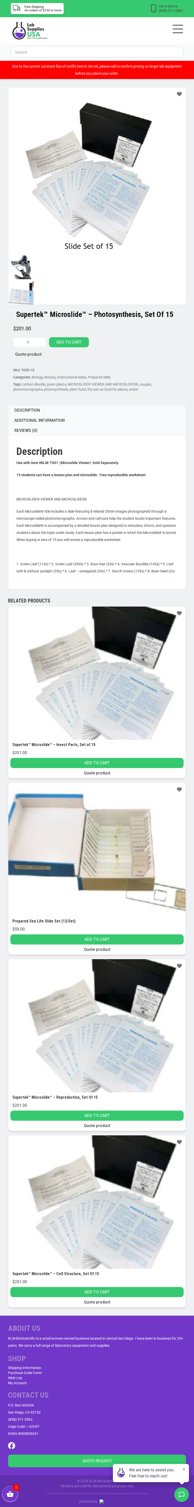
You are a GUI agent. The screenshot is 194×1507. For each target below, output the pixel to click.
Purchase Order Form (25, 1373)
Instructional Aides (71, 377)
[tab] (97, 410)
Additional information (39, 420)
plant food (78, 389)
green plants (56, 384)
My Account (17, 1383)
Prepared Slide (99, 377)
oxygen (145, 384)
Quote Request (97, 1461)
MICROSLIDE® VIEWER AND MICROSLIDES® (103, 384)
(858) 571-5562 (20, 1419)
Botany (50, 377)
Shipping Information (24, 1368)
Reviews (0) (25, 430)
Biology (37, 377)
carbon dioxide (33, 384)
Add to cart (69, 342)
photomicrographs (27, 389)
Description (27, 410)
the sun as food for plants (107, 389)
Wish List (15, 1378)
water (133, 389)
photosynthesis (56, 389)
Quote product (28, 354)
